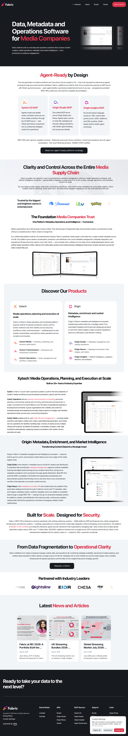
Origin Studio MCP (62, 107)
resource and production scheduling (41, 399)
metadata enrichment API (31, 486)
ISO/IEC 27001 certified (19, 527)
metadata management (38, 467)
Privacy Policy (97, 726)
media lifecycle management (43, 418)
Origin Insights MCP (94, 107)
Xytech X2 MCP (30, 107)
